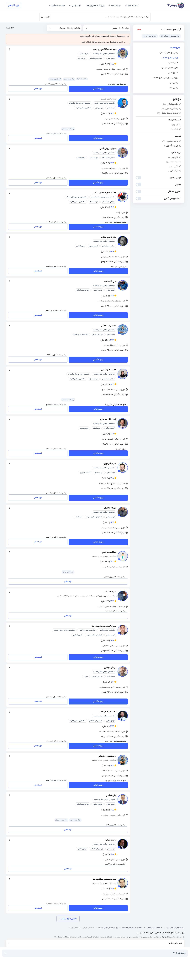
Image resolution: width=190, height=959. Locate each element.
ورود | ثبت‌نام (13, 5)
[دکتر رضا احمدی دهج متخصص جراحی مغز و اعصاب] (123, 556)
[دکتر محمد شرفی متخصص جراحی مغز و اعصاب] (123, 844)
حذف (139, 29)
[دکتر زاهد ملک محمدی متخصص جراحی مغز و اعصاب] (123, 423)
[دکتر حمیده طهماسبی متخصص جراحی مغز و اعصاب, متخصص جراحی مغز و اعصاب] (123, 374)
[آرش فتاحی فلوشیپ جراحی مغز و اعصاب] (123, 799)
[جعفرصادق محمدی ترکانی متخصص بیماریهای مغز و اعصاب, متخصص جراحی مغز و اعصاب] (123, 197)
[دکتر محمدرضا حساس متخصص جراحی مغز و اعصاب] (123, 329)
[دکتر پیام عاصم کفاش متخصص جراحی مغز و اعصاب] (123, 241)
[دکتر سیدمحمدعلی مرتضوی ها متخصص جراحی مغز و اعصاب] (123, 883)
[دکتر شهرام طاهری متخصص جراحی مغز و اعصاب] (123, 512)
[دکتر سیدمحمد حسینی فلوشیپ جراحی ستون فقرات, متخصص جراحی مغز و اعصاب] (123, 103)
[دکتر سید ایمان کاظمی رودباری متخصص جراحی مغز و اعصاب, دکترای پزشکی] (123, 53)
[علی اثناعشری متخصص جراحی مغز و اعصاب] (123, 285)
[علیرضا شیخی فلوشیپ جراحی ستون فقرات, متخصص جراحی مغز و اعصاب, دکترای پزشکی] (123, 596)
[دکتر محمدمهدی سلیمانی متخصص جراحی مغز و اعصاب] (123, 760)
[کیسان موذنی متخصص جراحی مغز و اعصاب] (123, 671)
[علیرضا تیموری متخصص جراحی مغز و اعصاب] (123, 467)
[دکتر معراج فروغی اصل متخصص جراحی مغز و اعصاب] (123, 152)
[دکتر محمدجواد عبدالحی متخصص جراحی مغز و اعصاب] (123, 716)
